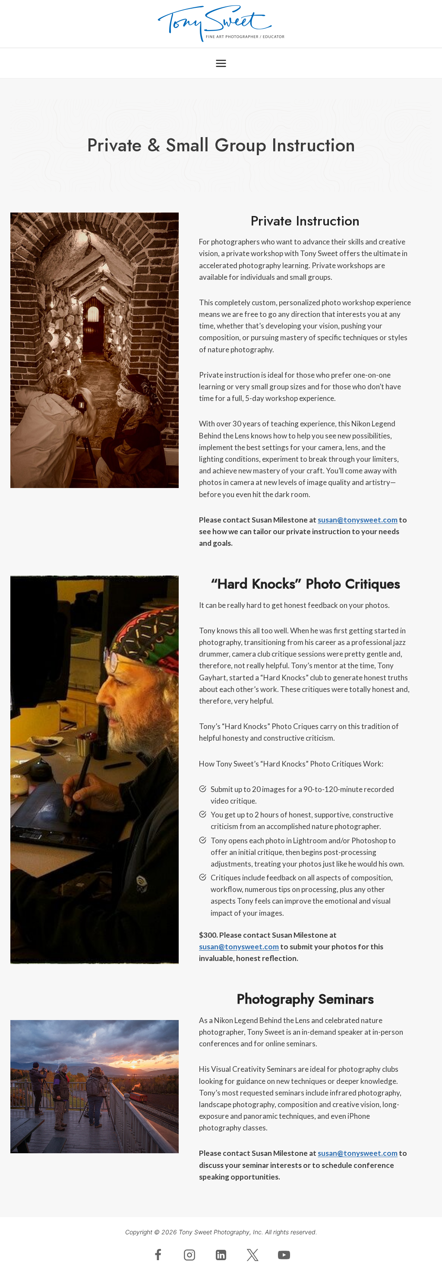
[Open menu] (221, 63)
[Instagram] (189, 1255)
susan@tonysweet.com (358, 519)
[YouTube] (284, 1255)
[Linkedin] (221, 1255)
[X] (252, 1255)
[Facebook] (158, 1255)
